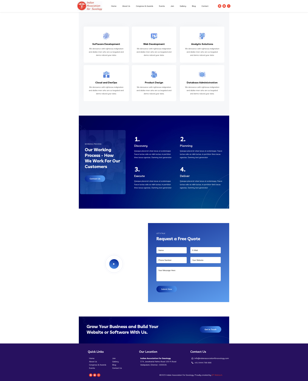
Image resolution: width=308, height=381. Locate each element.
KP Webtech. (217, 375)
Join (172, 6)
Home (113, 6)
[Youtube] (224, 6)
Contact (205, 6)
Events (162, 6)
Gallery (183, 6)
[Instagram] (228, 6)
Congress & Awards (144, 6)
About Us (126, 6)
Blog (194, 6)
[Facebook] (219, 6)
